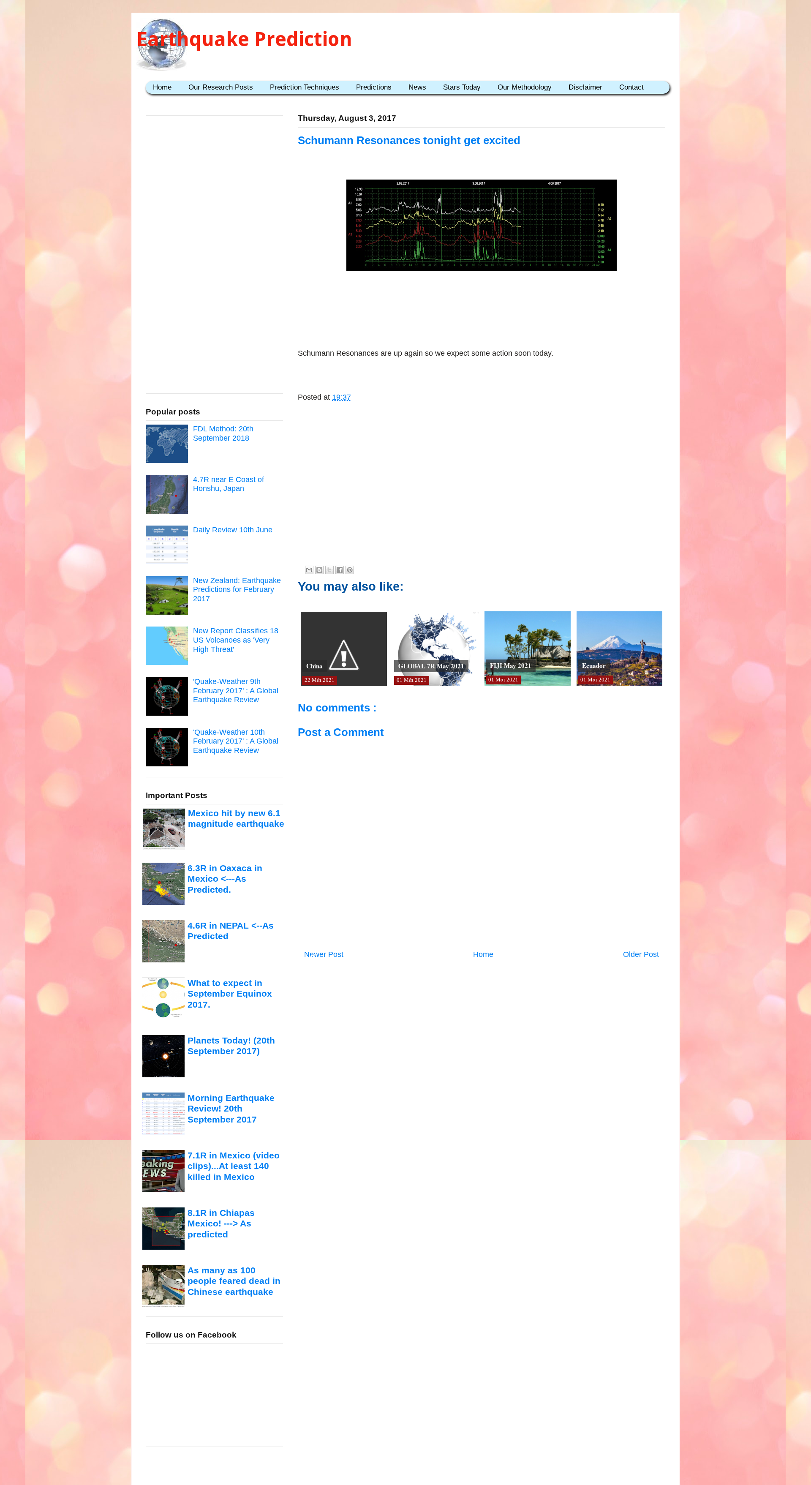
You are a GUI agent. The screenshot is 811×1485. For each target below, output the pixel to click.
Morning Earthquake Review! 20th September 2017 (231, 1108)
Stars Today (462, 87)
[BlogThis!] (319, 570)
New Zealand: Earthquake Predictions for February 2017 (237, 589)
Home (162, 87)
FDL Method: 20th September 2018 (223, 433)
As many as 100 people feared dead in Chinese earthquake (234, 1281)
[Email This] (309, 570)
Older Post (641, 954)
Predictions (374, 87)
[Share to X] (329, 570)
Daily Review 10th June (232, 530)
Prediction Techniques (304, 87)
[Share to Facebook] (339, 570)
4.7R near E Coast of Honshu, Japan (228, 484)
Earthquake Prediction (244, 39)
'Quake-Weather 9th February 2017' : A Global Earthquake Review (235, 690)
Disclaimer (585, 87)
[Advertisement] (481, 300)
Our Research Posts (220, 87)
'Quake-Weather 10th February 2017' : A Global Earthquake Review (235, 741)
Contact (631, 87)
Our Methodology (525, 87)
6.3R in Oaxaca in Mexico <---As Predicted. (225, 878)
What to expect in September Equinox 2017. (230, 993)
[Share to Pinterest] (350, 570)
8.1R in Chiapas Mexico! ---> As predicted (221, 1223)
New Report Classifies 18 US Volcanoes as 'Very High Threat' (235, 640)
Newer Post (323, 954)
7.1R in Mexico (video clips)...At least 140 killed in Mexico (234, 1166)
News (417, 87)
